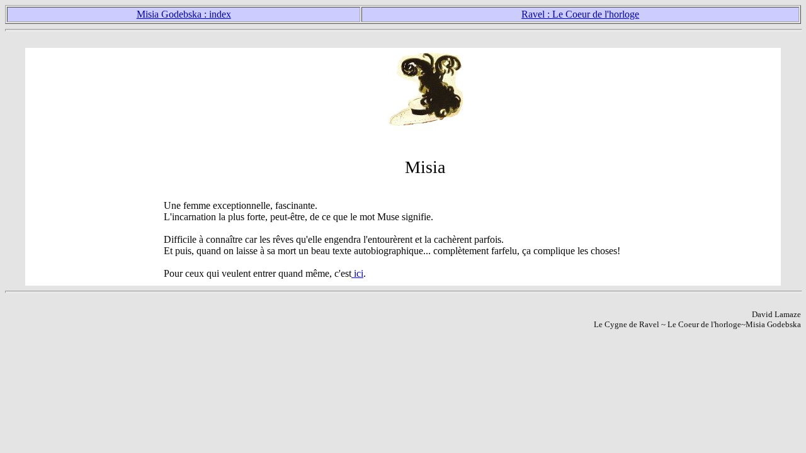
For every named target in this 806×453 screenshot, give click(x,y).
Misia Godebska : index (184, 14)
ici (357, 273)
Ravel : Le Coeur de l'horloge (580, 14)
